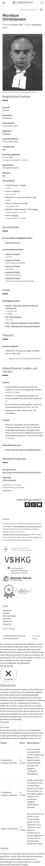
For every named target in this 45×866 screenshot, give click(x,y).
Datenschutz (7, 621)
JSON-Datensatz (9, 480)
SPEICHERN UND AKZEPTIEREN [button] (14, 865)
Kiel (3, 149)
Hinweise (6, 613)
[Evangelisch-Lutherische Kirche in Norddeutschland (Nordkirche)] (18, 554)
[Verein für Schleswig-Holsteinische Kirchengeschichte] (18, 564)
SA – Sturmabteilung (13, 317)
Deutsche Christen (12, 243)
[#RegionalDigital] (18, 582)
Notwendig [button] (4, 722)
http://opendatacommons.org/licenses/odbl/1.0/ (27, 526)
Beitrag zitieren (6, 490)
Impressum (7, 624)
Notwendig (3, 725)
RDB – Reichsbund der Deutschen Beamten (22, 326)
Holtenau (16, 191)
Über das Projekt (9, 616)
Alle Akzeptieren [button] (23, 663)
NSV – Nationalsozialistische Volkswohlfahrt (22, 323)
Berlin (35, 209)
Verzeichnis (7, 610)
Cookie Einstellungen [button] (8, 663)
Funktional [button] (4, 848)
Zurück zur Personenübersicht (29, 9)
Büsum (15, 215)
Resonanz (7, 619)
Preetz (23, 185)
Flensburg (6, 134)
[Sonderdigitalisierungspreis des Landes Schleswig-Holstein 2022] (18, 599)
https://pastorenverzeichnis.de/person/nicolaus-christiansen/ (22, 472)
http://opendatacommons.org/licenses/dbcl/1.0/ (16, 534)
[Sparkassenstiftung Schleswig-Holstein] (18, 574)
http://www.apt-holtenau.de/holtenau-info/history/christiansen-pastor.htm (25, 450)
